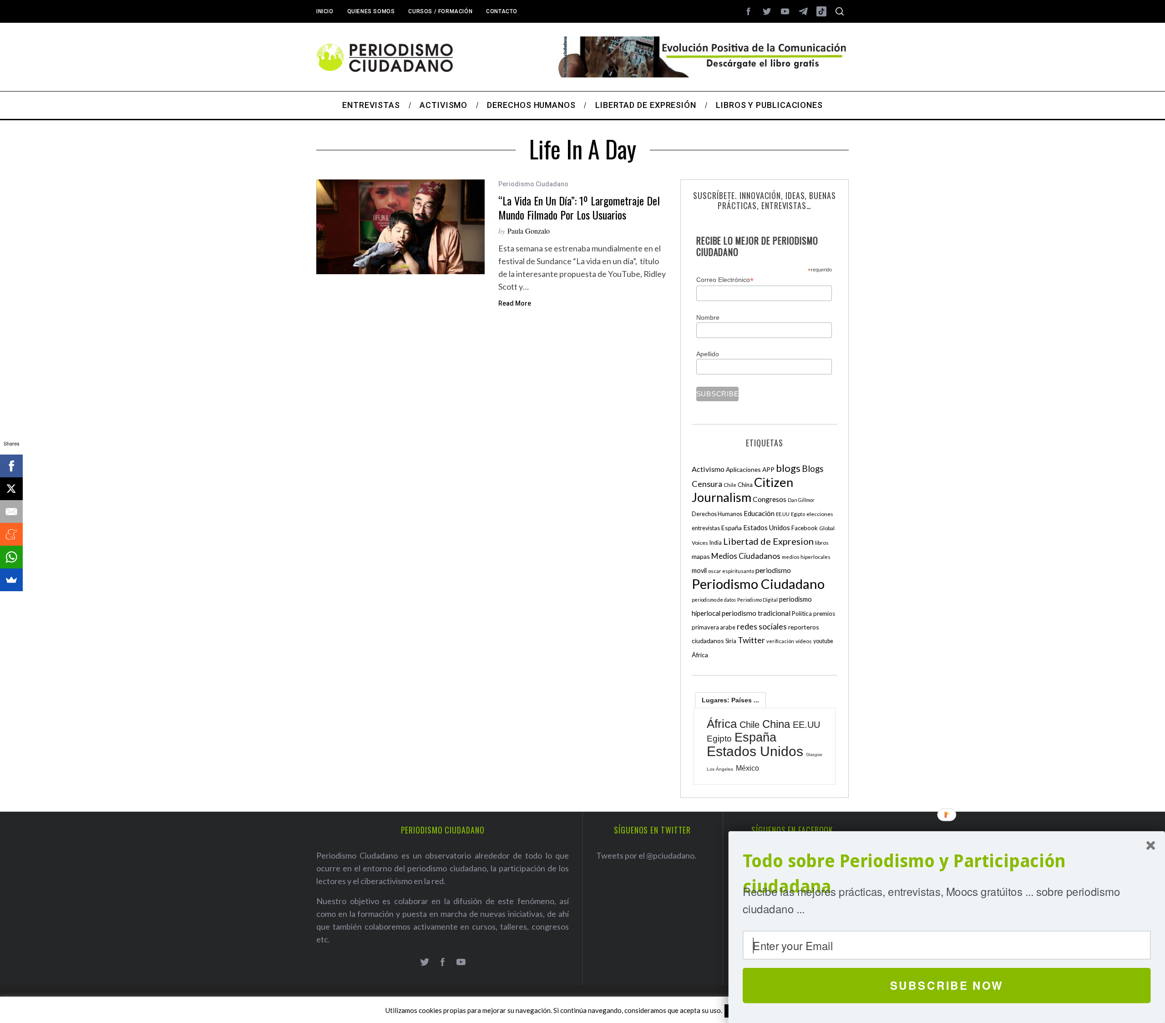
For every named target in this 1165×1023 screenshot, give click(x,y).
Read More (514, 303)
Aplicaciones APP (750, 469)
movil (699, 570)
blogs (788, 468)
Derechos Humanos (717, 514)
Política (802, 613)
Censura (707, 484)
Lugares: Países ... (730, 700)
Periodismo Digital (757, 600)
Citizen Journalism (742, 490)
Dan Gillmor (801, 500)
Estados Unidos (766, 527)
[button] (947, 874)
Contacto (501, 11)
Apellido (707, 354)
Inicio (325, 11)
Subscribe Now (946, 985)
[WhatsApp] (11, 557)
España (731, 528)
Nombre (707, 317)
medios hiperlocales (806, 557)
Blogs (813, 468)
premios (824, 613)
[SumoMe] (11, 579)
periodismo (773, 570)
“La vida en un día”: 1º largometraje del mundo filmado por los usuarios (579, 207)
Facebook (804, 528)
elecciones (819, 514)
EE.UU (783, 514)
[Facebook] (11, 466)
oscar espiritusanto (731, 571)
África (700, 655)
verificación (780, 641)
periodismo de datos (714, 600)
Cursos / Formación (440, 11)
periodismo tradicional (756, 613)
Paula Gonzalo (528, 230)
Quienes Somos (371, 11)
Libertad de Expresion (768, 541)
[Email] (11, 511)
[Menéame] (11, 534)
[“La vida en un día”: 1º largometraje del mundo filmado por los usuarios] (400, 226)
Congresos (769, 499)
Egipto (798, 514)
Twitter (751, 640)
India (715, 542)
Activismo (708, 469)
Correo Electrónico (725, 280)
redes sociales (762, 626)
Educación (759, 513)
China (745, 484)
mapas (701, 556)
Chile (730, 484)
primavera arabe (713, 627)
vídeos (803, 641)
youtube (823, 641)
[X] (11, 488)
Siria (730, 640)
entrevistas (706, 528)
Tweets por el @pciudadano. (646, 855)
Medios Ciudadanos (745, 556)
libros (822, 542)
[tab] (730, 700)
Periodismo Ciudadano (533, 184)
